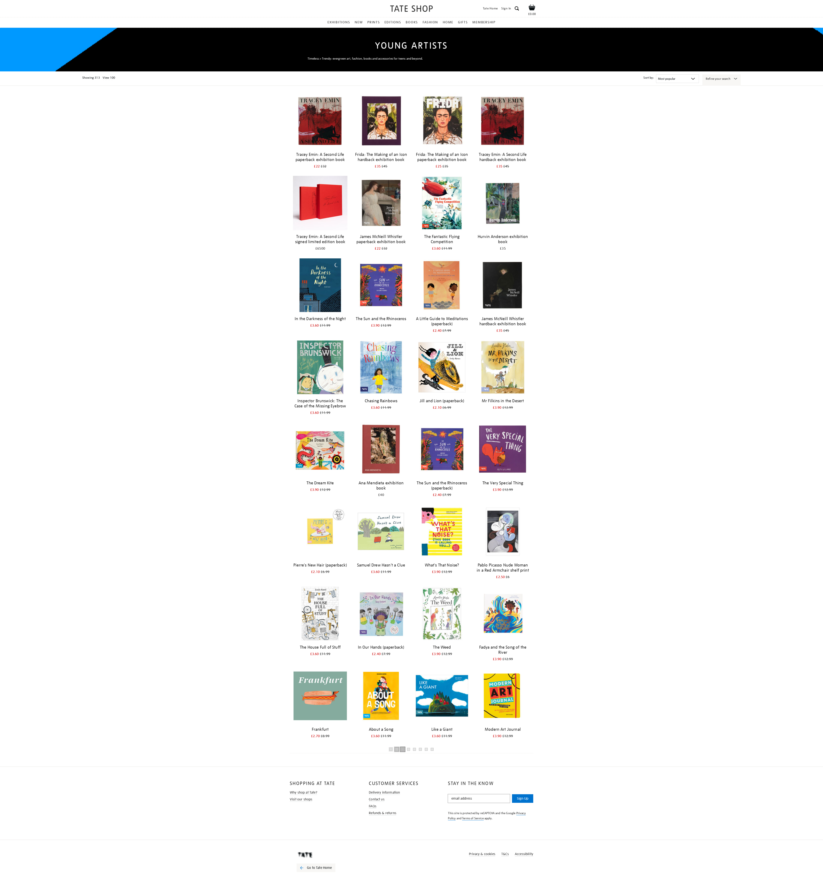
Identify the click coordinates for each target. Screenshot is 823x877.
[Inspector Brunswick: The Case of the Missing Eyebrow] (320, 368)
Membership (484, 22)
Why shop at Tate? (303, 792)
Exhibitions (338, 22)
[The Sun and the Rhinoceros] (381, 286)
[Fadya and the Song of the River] (503, 614)
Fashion (430, 22)
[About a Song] (381, 697)
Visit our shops (301, 799)
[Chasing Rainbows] (381, 368)
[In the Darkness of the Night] (320, 286)
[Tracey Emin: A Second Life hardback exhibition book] (503, 122)
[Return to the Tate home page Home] (411, 9)
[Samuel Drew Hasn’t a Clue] (381, 532)
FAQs (372, 806)
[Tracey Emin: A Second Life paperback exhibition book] (320, 122)
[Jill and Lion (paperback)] (442, 368)
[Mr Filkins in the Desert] (503, 368)
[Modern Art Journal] (503, 697)
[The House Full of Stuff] (320, 614)
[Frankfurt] (320, 697)
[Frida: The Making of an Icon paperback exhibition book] (442, 122)
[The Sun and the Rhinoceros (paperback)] (442, 450)
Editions (392, 22)
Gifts (463, 22)
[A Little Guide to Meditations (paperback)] (442, 286)
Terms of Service (473, 818)
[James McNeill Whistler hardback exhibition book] (503, 286)
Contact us (376, 799)
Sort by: (648, 78)
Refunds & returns (382, 813)
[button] (517, 9)
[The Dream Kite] (320, 450)
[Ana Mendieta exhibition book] (381, 450)
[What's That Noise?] (442, 532)
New (359, 22)
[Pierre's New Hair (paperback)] (320, 532)
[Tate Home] (324, 855)
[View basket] (532, 8)
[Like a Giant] (442, 697)
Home (448, 22)
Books (412, 22)
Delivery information (384, 792)
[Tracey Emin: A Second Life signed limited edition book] (320, 204)
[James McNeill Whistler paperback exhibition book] (381, 204)
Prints (373, 22)
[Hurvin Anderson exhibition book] (503, 204)
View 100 (109, 78)
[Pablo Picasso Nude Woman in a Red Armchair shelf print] (503, 532)
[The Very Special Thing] (503, 450)
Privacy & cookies (482, 854)
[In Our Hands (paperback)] (381, 614)
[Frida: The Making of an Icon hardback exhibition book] (381, 122)
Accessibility (524, 854)
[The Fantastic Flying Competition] (442, 204)
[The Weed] (442, 614)
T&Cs (505, 854)
